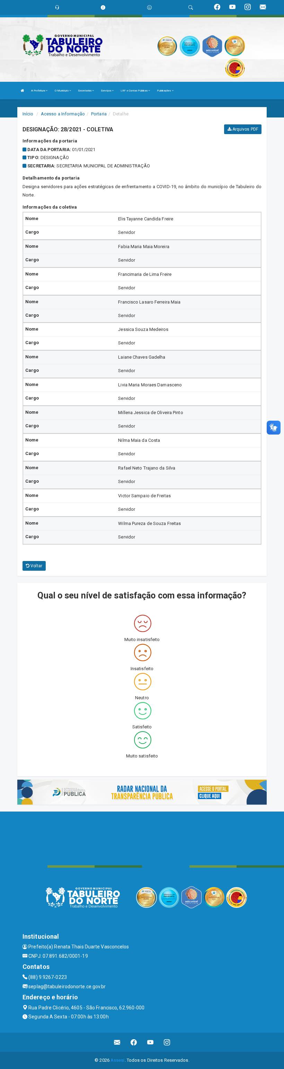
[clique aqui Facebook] (134, 1042)
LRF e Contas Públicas (134, 90)
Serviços (106, 90)
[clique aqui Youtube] (150, 1042)
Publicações (164, 90)
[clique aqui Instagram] (167, 1042)
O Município (62, 90)
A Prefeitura (38, 90)
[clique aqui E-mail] (117, 1042)
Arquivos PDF (244, 129)
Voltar (35, 565)
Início (28, 113)
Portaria (99, 113)
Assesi (117, 1060)
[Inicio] (22, 90)
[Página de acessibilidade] (149, 7)
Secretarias (85, 90)
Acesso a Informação (63, 113)
